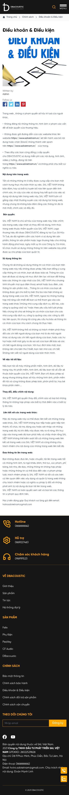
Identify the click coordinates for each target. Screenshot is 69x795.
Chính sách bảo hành (15, 683)
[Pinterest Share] (23, 104)
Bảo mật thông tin (13, 676)
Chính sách (28, 17)
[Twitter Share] (11, 104)
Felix (5, 627)
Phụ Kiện (7, 634)
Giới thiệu (8, 586)
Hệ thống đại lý (11, 607)
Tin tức (6, 600)
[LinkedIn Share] (17, 104)
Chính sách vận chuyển (16, 704)
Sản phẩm (9, 593)
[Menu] (63, 7)
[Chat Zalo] (64, 779)
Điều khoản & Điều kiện (51, 17)
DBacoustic (9, 656)
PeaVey (7, 641)
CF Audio (8, 649)
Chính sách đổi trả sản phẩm (19, 697)
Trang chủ (11, 17)
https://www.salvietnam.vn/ (25, 138)
